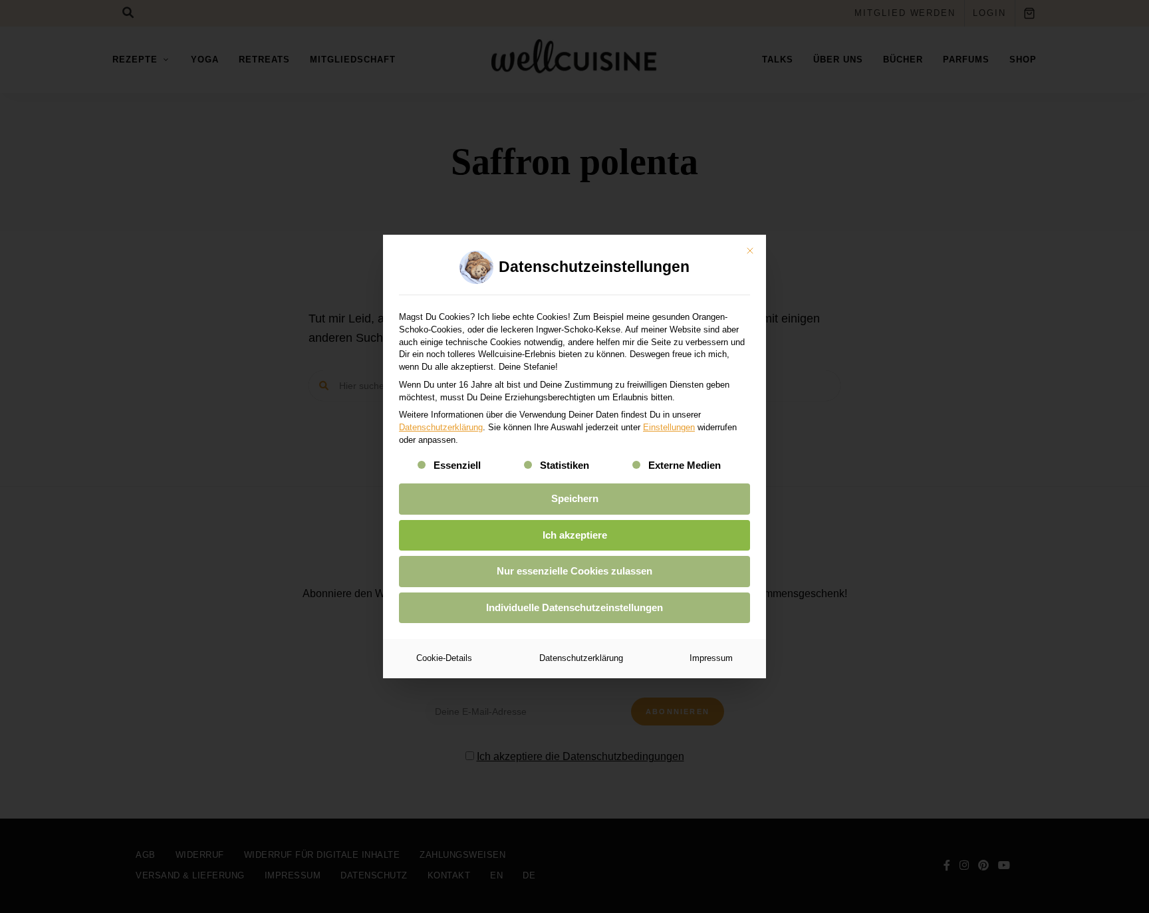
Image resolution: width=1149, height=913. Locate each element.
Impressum (711, 658)
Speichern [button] (574, 498)
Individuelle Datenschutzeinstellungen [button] (574, 607)
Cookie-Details (444, 658)
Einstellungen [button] (669, 427)
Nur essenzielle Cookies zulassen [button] (574, 571)
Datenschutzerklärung (441, 427)
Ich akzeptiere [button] (575, 535)
